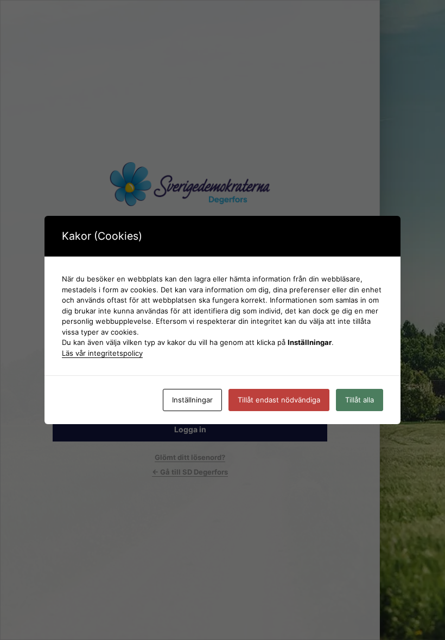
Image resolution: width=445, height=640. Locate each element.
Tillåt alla (359, 399)
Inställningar (192, 399)
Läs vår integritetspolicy (102, 353)
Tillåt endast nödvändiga (279, 399)
